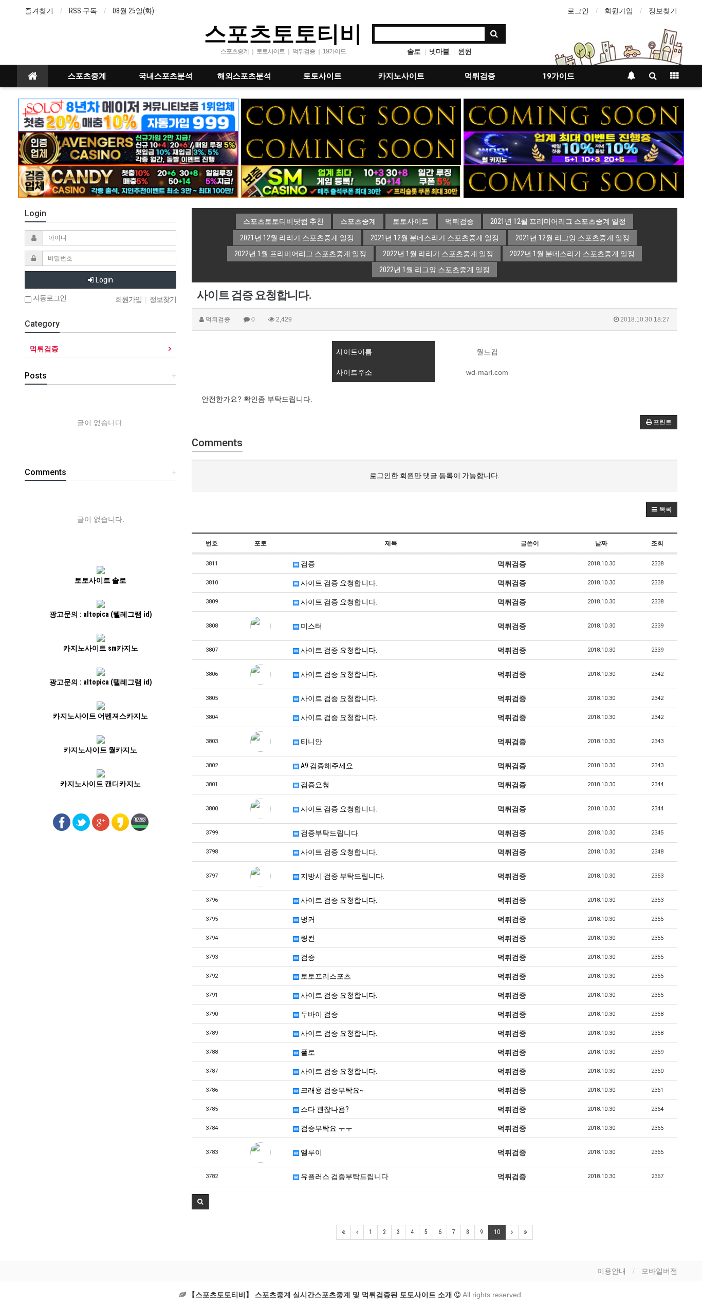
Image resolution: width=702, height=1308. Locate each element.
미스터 (310, 626)
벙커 (307, 919)
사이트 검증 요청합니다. (338, 583)
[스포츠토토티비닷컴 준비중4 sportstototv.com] (351, 147)
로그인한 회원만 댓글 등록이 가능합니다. (435, 475)
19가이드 (558, 76)
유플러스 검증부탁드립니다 (344, 1176)
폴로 (307, 1052)
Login (103, 280)
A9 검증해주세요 (326, 766)
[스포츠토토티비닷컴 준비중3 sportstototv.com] (574, 181)
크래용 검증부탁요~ (331, 1090)
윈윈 (464, 51)
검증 (307, 564)
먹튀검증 (480, 76)
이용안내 (611, 1271)
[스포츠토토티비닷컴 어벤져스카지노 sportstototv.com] (128, 147)
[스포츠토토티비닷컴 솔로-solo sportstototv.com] (128, 114)
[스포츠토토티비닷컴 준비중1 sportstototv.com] (351, 114)
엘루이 (310, 1152)
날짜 (601, 543)
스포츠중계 (87, 76)
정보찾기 (663, 11)
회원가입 (618, 11)
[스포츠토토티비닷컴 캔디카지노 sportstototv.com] (128, 181)
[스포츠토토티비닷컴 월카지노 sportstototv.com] (574, 147)
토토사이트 (322, 76)
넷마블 (439, 51)
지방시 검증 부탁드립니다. (341, 876)
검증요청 (314, 785)
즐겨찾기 (39, 11)
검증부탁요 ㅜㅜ (326, 1128)
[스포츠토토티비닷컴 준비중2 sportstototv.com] (574, 114)
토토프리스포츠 (325, 976)
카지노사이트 (401, 76)
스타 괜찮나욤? (324, 1109)
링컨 (307, 938)
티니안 (310, 741)
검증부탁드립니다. (329, 833)
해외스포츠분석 (244, 76)
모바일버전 (659, 1271)
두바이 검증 (318, 1014)
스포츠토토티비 (283, 32)
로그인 (578, 11)
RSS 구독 (83, 11)
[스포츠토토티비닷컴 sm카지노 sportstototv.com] (351, 181)
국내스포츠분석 (166, 76)
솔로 (413, 51)
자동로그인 (48, 298)
